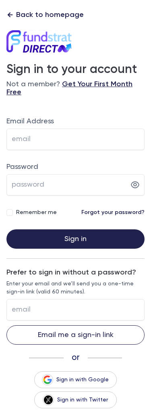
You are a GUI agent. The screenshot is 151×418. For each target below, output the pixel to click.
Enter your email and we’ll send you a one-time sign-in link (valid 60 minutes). (70, 288)
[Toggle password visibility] (135, 185)
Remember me (36, 212)
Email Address (30, 121)
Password (22, 167)
